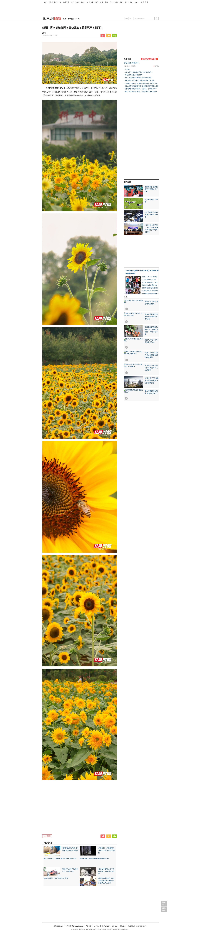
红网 (44, 33)
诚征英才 (97, 926)
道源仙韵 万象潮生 (131, 63)
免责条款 (114, 926)
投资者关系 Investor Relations (74, 926)
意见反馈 (122, 926)
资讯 (50, 2)
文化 (111, 2)
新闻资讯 (71, 19)
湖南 (64, 19)
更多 (136, 2)
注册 (142, 2)
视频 (55, 2)
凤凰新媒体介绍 (58, 926)
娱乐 (77, 2)
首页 (45, 2)
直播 (59, 2)
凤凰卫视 (66, 2)
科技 (101, 2)
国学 (126, 2)
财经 (72, 2)
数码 (131, 2)
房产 (96, 2)
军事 (106, 2)
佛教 (121, 2)
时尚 (87, 2)
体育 (82, 2)
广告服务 (88, 926)
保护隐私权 (105, 926)
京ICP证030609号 (141, 926)
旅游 (116, 2)
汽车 (91, 2)
